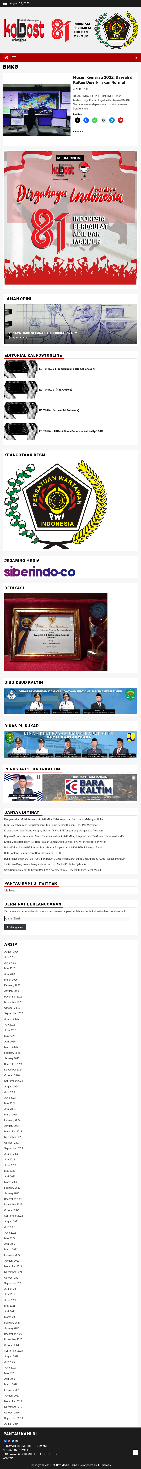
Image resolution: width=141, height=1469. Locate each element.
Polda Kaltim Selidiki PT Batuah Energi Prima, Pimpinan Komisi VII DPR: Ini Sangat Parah (53, 847)
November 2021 (13, 1272)
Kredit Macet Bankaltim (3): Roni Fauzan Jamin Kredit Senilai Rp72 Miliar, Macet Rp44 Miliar (55, 841)
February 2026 (12, 985)
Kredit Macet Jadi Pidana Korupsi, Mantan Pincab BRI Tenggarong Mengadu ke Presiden (53, 830)
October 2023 (12, 1142)
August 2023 (11, 1154)
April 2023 (9, 1176)
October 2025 (12, 1007)
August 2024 (11, 1086)
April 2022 (9, 1244)
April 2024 (9, 1109)
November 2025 (13, 1002)
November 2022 (13, 1204)
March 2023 (11, 1182)
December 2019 (13, 1401)
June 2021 (10, 1300)
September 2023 (13, 1148)
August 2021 (11, 1288)
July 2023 (9, 1159)
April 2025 (9, 1041)
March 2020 (11, 1384)
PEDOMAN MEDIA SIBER (18, 1446)
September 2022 (13, 1215)
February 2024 (12, 1120)
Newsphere (86, 1465)
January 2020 (11, 1395)
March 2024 (11, 1114)
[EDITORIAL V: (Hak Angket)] (20, 390)
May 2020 (9, 1373)
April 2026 (9, 974)
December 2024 (13, 1064)
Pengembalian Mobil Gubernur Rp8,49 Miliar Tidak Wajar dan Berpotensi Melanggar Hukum (54, 819)
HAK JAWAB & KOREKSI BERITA (22, 1454)
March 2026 (11, 979)
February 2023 (12, 1187)
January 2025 (11, 1058)
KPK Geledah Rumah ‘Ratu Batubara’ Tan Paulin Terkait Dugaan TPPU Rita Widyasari (51, 825)
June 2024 (10, 1097)
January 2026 (11, 990)
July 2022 (9, 1227)
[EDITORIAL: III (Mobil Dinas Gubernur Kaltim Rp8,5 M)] (20, 431)
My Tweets (11, 890)
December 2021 (13, 1266)
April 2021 (9, 1311)
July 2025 (9, 1024)
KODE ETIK (50, 1454)
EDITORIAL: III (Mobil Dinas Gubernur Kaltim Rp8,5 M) (71, 431)
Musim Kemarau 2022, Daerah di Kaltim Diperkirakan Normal (103, 80)
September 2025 (13, 1013)
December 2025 (13, 996)
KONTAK (8, 1458)
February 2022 (12, 1255)
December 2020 (13, 1333)
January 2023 (11, 1193)
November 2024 (13, 1069)
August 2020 (11, 1356)
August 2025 (11, 1019)
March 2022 (11, 1249)
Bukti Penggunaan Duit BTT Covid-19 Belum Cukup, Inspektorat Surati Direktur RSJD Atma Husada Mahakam (65, 858)
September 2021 (13, 1283)
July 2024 (9, 1092)
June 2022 (10, 1232)
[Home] (6, 58)
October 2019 (12, 1412)
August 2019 (11, 1423)
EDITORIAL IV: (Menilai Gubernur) (59, 410)
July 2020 (9, 1361)
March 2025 (11, 1047)
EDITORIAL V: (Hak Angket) (55, 389)
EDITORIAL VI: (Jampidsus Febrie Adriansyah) (67, 369)
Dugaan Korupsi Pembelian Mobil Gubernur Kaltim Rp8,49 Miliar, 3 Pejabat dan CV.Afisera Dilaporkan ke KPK (64, 836)
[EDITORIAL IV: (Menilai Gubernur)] (20, 410)
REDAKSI (41, 1446)
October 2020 (12, 1345)
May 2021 (9, 1305)
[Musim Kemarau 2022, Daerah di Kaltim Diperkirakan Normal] (36, 110)
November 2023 (13, 1137)
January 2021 (11, 1328)
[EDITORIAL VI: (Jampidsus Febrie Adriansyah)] (20, 369)
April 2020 (9, 1378)
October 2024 (12, 1075)
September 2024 (13, 1080)
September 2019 (13, 1418)
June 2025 (10, 1030)
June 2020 (10, 1367)
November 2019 (13, 1406)
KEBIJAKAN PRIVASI (15, 1450)
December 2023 (13, 1131)
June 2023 (10, 1165)
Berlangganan (15, 927)
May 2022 (9, 1238)
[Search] (136, 57)
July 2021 (9, 1294)
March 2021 (11, 1317)
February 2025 (12, 1052)
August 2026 (11, 951)
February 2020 (12, 1390)
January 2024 (11, 1125)
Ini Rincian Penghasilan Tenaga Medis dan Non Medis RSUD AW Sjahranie (45, 864)
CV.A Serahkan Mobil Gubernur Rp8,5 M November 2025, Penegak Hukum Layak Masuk (52, 870)
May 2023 (9, 1170)
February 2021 (12, 1322)
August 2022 (11, 1221)
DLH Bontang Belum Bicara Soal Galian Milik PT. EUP (33, 853)
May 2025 (9, 1035)
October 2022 (12, 1210)
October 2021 (12, 1277)
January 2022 (11, 1260)
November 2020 (13, 1339)
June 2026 (10, 962)
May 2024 (9, 1103)
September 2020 (13, 1350)
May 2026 (9, 968)
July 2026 (9, 957)
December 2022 (13, 1199)
